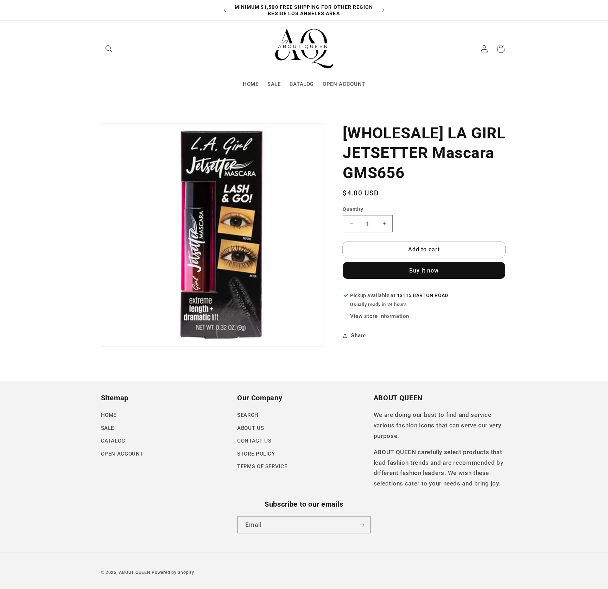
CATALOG (113, 441)
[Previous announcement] (225, 10)
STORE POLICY (256, 454)
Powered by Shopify (173, 572)
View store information (379, 316)
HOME (109, 415)
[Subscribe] (362, 524)
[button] (109, 49)
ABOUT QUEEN (134, 572)
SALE (107, 428)
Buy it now (424, 270)
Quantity (353, 209)
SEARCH (248, 415)
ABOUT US (250, 428)
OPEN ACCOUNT (122, 454)
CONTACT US (254, 441)
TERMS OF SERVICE (262, 466)
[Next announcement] (383, 10)
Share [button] (358, 335)
